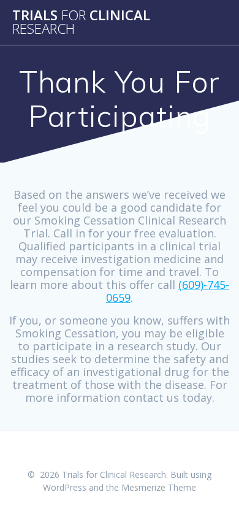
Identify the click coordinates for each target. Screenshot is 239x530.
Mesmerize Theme (158, 487)
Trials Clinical (81, 22)
